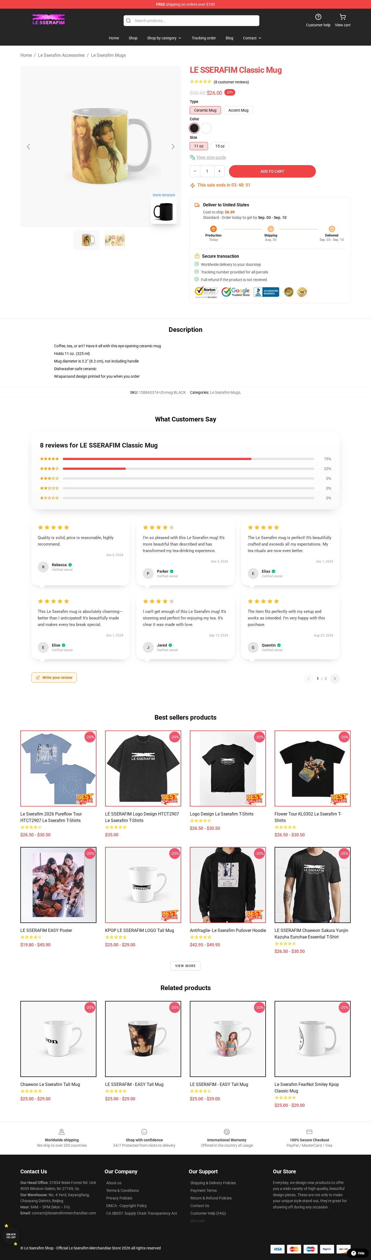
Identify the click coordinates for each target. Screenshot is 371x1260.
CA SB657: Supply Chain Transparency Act (141, 1213)
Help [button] (361, 1253)
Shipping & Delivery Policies (213, 1183)
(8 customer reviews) (231, 82)
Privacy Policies (119, 1198)
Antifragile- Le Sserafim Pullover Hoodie (228, 930)
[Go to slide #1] (87, 240)
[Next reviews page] (335, 678)
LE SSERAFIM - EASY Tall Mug (134, 1084)
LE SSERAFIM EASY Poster (46, 930)
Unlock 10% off (11, 1236)
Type (194, 101)
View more (185, 966)
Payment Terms (203, 1190)
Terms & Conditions (122, 1190)
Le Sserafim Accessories (61, 55)
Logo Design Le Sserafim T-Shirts (221, 814)
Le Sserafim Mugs (108, 55)
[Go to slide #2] (115, 240)
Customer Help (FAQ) (208, 1213)
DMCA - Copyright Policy (126, 1206)
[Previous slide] (28, 146)
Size (193, 137)
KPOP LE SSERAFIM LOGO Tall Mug (139, 930)
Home (26, 55)
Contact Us (199, 1206)
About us (113, 1183)
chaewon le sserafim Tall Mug (50, 1084)
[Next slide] (172, 146)
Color (194, 119)
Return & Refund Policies (211, 1198)
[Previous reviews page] (308, 678)
